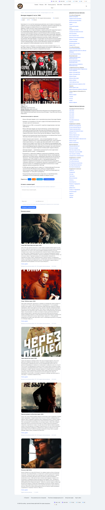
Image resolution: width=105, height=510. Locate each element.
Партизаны (72, 176)
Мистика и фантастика (74, 150)
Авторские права (69, 497)
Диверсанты (72, 187)
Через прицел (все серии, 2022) (29, 358)
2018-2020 (71, 112)
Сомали (71, 96)
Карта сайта (78, 497)
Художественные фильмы (45, 18)
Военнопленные (73, 178)
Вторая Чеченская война (75, 20)
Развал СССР (72, 45)
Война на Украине (73, 16)
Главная (36, 4)
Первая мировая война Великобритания (74, 58)
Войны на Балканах (74, 142)
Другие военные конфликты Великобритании (76, 64)
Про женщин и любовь (74, 153)
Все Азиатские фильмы (74, 167)
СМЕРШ (71, 197)
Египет (71, 92)
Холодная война (73, 41)
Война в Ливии (72, 94)
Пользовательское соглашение (38, 497)
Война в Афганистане (74, 43)
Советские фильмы (73, 159)
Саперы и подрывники (74, 189)
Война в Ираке (72, 80)
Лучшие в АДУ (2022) (26, 470)
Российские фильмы (74, 120)
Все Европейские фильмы (75, 165)
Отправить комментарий (28, 207)
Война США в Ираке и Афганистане (77, 138)
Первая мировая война (74, 129)
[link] (54, 1)
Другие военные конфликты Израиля (78, 89)
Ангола (71, 98)
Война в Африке (73, 102)
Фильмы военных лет (74, 146)
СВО (46, 4)
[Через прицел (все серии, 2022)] (41, 342)
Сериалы (71, 121)
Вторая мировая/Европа (75, 127)
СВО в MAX (59, 4)
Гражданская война (74, 29)
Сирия (70, 24)
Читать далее (24, 264)
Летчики (71, 174)
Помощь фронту (52, 4)
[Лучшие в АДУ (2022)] (41, 453)
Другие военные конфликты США (77, 84)
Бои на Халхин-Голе (74, 35)
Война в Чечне (72, 133)
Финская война (73, 33)
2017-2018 (71, 114)
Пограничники (72, 191)
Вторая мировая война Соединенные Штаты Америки (78, 69)
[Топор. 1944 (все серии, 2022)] (41, 285)
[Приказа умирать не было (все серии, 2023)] (41, 398)
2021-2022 (71, 110)
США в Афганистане (74, 82)
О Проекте (26, 497)
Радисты (71, 193)
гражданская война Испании (76, 31)
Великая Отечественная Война (76, 37)
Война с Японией (73, 39)
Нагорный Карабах (73, 26)
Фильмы (41, 4)
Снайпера (71, 185)
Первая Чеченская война (75, 18)
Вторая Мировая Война (75, 54)
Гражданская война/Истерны (76, 131)
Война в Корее (72, 76)
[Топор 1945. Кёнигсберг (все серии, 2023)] (41, 229)
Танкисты (71, 170)
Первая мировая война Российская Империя (77, 51)
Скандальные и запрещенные (76, 155)
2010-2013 (71, 118)
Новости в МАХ (67, 4)
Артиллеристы (72, 182)
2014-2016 (71, 116)
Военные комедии (73, 148)
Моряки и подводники (74, 183)
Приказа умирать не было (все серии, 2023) (32, 414)
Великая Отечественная (75, 125)
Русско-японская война (74, 48)
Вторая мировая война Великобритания (74, 61)
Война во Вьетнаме (74, 78)
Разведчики (72, 172)
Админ (23, 19)
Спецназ (71, 195)
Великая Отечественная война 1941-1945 (31, 18)
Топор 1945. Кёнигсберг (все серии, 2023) (31, 245)
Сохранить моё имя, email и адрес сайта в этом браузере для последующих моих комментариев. (41, 204)
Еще (52, 7)
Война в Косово (73, 22)
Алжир (70, 100)
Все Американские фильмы (75, 163)
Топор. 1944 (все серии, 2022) (28, 301)
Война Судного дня (73, 87)
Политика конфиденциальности (55, 497)
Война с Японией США (74, 72)
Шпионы (71, 180)
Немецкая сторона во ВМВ (75, 151)
